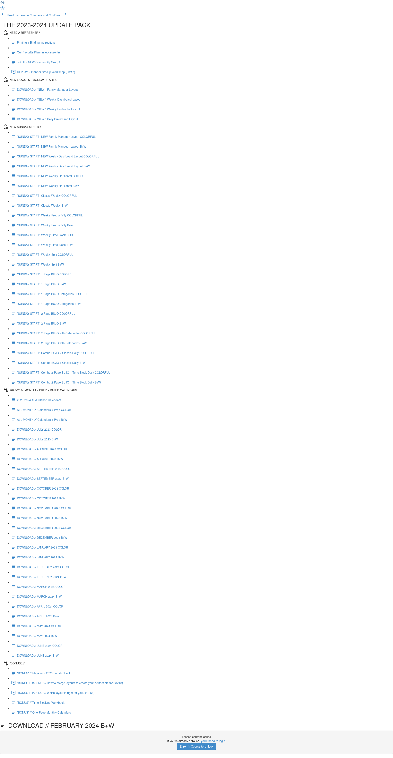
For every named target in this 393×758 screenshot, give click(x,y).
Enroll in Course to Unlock (196, 746)
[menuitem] (2, 9)
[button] (2, 4)
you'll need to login (213, 741)
